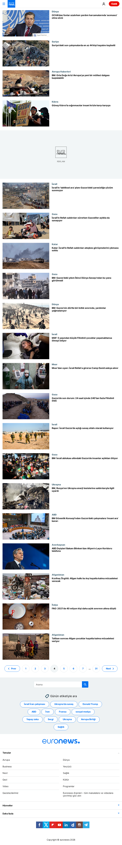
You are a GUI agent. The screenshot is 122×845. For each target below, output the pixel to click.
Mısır (54, 364)
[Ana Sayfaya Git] (11, 4)
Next (108, 668)
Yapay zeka (32, 719)
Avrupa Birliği (88, 719)
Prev (13, 668)
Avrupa (6, 759)
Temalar (7, 752)
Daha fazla (8, 813)
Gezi (5, 779)
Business (7, 766)
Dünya (55, 11)
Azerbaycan (58, 544)
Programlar (68, 786)
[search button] (85, 684)
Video (5, 786)
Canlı (114, 3)
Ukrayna (56, 484)
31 (96, 668)
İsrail (54, 184)
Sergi (51, 719)
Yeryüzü (67, 766)
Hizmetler (8, 805)
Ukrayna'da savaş (63, 704)
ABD (54, 514)
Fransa (62, 711)
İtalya (55, 604)
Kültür (66, 779)
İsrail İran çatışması (34, 704)
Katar (55, 244)
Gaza (54, 214)
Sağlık (61, 726)
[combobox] (61, 684)
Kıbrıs (55, 101)
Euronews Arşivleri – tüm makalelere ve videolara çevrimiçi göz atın (88, 794)
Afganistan (58, 574)
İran (47, 711)
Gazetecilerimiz (10, 793)
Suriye (55, 41)
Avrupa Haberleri (61, 71)
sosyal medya (83, 711)
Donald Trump (90, 704)
